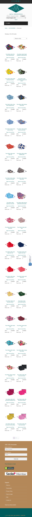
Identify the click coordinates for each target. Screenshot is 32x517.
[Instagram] (20, 1)
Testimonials (9, 488)
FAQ (7, 497)
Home (6, 28)
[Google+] (15, 1)
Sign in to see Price (10, 57)
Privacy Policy (9, 491)
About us (8, 485)
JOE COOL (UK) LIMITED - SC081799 (16, 515)
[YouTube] (18, 1)
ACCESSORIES (12, 28)
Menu (8, 23)
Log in (16, 19)
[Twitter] (12, 1)
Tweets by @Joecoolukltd (10, 504)
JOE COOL (16, 8)
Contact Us (8, 500)
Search (22, 16)
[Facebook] (13, 1)
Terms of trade (9, 494)
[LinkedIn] (16, 1)
